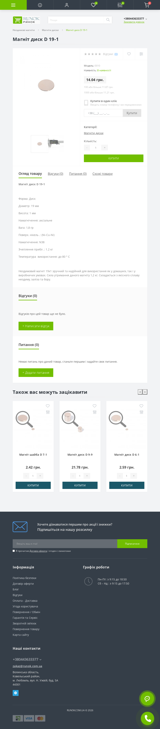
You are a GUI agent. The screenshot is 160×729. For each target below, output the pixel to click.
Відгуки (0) (55, 174)
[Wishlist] (129, 54)
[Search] (108, 20)
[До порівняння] (48, 412)
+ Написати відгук (35, 326)
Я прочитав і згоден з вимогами (43, 551)
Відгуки (17, 595)
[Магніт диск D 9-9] (80, 429)
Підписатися (132, 543)
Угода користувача (25, 606)
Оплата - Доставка (25, 601)
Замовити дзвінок (134, 21)
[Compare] (141, 54)
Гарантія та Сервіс (25, 618)
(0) (116, 54)
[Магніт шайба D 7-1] (33, 429)
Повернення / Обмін (26, 612)
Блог (16, 589)
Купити (132, 113)
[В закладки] (48, 406)
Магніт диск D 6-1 (126, 454)
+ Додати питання (35, 372)
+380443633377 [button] (25, 659)
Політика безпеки (24, 578)
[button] (66, 5)
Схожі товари (102, 174)
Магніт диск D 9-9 (80, 454)
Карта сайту (21, 635)
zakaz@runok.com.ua (27, 666)
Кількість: (90, 141)
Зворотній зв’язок (24, 623)
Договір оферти (38, 551)
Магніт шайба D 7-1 (33, 454)
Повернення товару (26, 629)
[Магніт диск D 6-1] (126, 429)
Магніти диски (50, 30)
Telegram (16, 693)
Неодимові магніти (24, 30)
